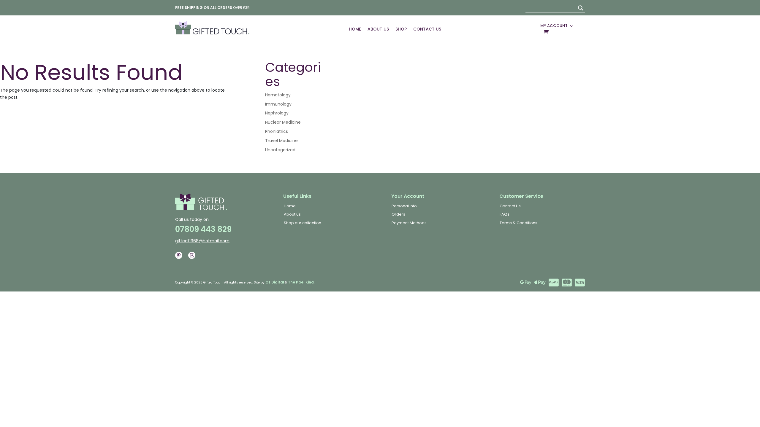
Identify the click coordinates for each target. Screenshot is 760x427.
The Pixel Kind (301, 282)
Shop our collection (302, 223)
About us (292, 214)
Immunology (278, 104)
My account (554, 26)
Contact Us (427, 29)
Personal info (404, 206)
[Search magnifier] (581, 8)
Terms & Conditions (518, 223)
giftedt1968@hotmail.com (202, 241)
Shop (401, 29)
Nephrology (277, 113)
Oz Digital (274, 282)
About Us (378, 29)
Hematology (278, 95)
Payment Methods (409, 223)
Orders (398, 214)
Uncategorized (280, 150)
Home (355, 29)
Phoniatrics (276, 131)
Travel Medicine (281, 141)
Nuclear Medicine (283, 122)
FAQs (504, 214)
